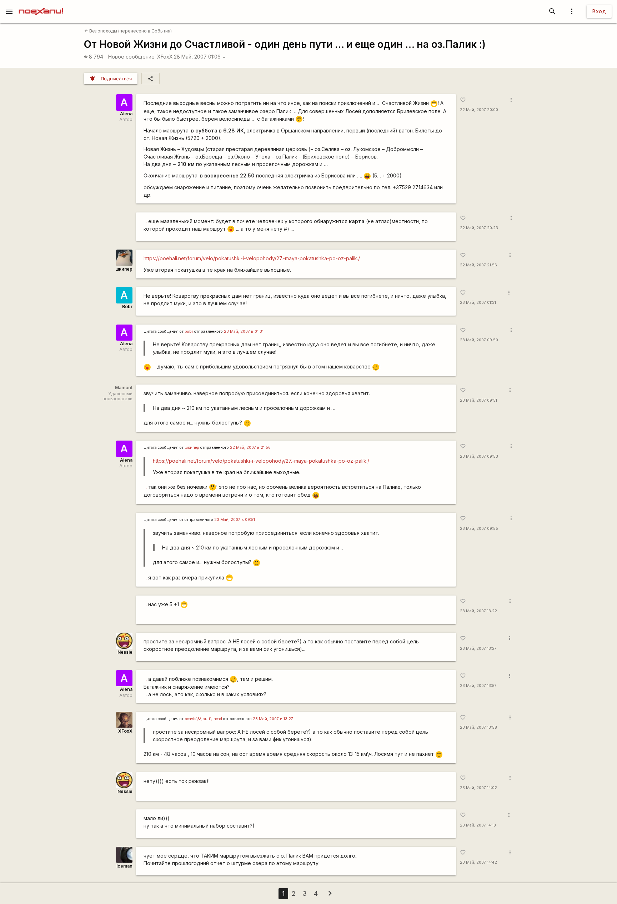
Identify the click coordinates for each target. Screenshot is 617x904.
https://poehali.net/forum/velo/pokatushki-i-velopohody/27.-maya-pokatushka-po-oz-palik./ (252, 258)
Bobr (127, 306)
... (145, 221)
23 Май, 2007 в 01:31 (244, 331)
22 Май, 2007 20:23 (479, 228)
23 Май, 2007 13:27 (478, 648)
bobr (189, 331)
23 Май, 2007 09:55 (479, 528)
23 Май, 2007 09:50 (479, 340)
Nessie (124, 652)
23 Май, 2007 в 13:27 (273, 719)
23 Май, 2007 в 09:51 (234, 519)
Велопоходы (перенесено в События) (128, 31)
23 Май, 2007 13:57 (478, 685)
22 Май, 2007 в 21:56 (250, 447)
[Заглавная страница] (41, 5)
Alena (126, 113)
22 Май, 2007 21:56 (478, 265)
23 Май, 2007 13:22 (478, 611)
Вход (599, 11)
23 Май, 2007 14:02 (478, 787)
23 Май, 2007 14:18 (478, 825)
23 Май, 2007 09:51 (478, 400)
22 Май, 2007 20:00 (479, 109)
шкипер (123, 269)
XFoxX (165, 57)
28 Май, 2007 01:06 (200, 57)
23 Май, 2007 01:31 (478, 302)
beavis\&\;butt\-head (203, 719)
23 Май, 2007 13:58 (478, 727)
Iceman (124, 866)
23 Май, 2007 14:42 (478, 862)
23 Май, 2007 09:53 (479, 456)
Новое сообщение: (132, 57)
